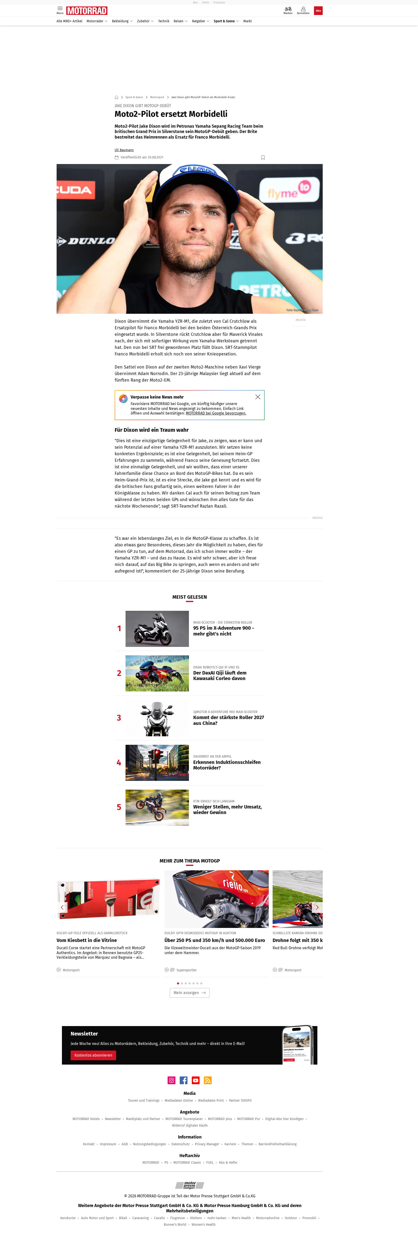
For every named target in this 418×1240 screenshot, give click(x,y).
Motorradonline (267, 1218)
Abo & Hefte (228, 1163)
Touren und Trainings (143, 1101)
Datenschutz (181, 1144)
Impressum (108, 1144)
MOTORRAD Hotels (86, 1119)
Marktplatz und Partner (143, 1119)
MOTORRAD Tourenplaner (184, 1119)
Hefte (205, 2)
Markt (247, 21)
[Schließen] (257, 396)
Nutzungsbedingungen (149, 1144)
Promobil (309, 1218)
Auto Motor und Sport (97, 1218)
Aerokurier (68, 1218)
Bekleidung (120, 21)
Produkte (219, 2)
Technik (163, 21)
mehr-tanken (216, 1218)
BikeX (123, 1218)
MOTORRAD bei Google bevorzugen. (216, 413)
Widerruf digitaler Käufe (190, 1125)
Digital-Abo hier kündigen (284, 1119)
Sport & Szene (224, 21)
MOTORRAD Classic (187, 1163)
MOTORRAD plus (220, 1119)
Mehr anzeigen (186, 992)
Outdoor (291, 1218)
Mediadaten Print (211, 1101)
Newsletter (113, 1119)
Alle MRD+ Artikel (69, 21)
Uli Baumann (124, 150)
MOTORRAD (150, 1163)
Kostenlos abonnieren (93, 1055)
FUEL (210, 1163)
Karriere (230, 1144)
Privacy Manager (207, 1144)
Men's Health (241, 1218)
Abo (195, 2)
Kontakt (89, 1144)
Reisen (178, 21)
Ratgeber (198, 21)
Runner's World (175, 1225)
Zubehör (143, 21)
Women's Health (204, 1225)
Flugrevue (177, 1218)
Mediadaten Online (179, 1101)
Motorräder (95, 21)
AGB (125, 1144)
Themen (247, 1144)
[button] (190, 239)
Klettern (196, 1218)
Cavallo (159, 1218)
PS (166, 1163)
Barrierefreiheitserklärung (278, 1144)
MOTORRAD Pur (248, 1119)
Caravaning (140, 1218)
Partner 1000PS (240, 1101)
